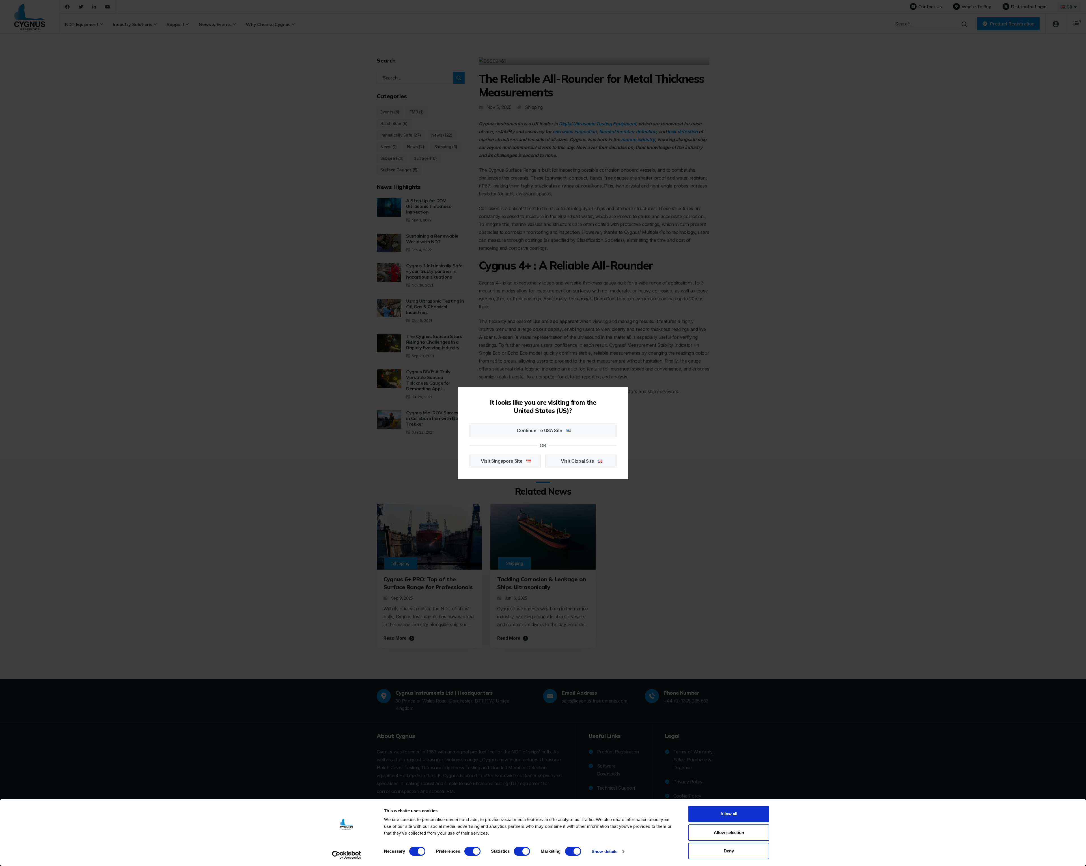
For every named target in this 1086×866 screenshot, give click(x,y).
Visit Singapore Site (502, 461)
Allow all (728, 813)
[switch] (472, 851)
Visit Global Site (578, 461)
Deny (729, 850)
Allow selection (729, 832)
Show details (604, 851)
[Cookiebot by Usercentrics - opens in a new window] (346, 855)
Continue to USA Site (540, 430)
